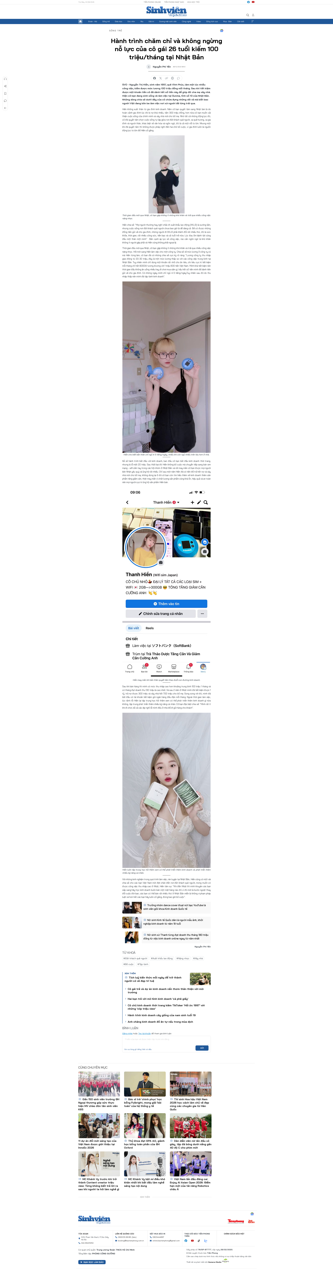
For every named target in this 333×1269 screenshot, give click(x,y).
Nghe (5, 79)
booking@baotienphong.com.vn (131, 1240)
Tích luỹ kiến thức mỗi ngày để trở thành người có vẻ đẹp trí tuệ (153, 979)
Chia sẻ (5, 86)
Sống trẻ (106, 21)
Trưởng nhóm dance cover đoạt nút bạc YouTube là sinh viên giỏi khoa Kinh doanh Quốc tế (174, 907)
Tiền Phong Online (152, 2)
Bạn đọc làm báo (94, 1262)
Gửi (202, 1048)
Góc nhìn (131, 21)
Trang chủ (80, 21)
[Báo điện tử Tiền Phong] (236, 1221)
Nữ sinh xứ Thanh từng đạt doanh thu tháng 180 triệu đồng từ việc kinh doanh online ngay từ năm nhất (175, 936)
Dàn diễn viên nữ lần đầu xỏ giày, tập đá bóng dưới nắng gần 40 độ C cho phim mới (191, 1144)
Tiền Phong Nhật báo (174, 2)
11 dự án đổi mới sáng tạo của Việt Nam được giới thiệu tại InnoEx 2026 (97, 1144)
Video (198, 21)
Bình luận (5, 100)
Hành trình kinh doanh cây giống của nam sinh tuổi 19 (162, 1015)
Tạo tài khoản (144, 1033)
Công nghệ (186, 21)
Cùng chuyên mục (92, 1067)
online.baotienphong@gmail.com (166, 1240)
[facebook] (248, 2)
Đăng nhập (127, 1033)
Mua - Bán (227, 21)
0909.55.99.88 (124, 1237)
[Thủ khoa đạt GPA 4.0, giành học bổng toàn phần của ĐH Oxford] (145, 1125)
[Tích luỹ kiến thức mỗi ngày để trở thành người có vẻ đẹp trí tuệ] (200, 979)
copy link (166, 78)
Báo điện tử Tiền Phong (166, 11)
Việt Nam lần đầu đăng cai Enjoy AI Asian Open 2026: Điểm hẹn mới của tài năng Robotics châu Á (190, 1184)
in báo (172, 78)
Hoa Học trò (193, 2)
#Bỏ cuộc (128, 964)
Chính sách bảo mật (234, 1234)
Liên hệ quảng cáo (124, 1234)
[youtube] (253, 2)
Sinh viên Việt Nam (94, 1220)
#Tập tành (142, 964)
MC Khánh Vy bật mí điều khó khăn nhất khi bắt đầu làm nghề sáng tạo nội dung (144, 1182)
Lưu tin (5, 93)
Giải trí (151, 21)
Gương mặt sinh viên (168, 21)
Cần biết (240, 21)
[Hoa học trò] (251, 1221)
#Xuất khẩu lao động (162, 958)
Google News (222, 30)
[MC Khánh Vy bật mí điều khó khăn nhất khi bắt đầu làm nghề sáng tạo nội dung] (145, 1163)
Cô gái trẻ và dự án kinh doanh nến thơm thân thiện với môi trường (166, 990)
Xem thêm (253, 21)
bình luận (178, 78)
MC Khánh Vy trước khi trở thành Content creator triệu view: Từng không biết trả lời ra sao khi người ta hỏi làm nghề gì (98, 1184)
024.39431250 (87, 1243)
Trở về (5, 108)
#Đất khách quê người (135, 958)
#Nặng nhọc (183, 958)
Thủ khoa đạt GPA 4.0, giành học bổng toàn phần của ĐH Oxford (144, 1144)
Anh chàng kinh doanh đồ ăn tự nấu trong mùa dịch (160, 1021)
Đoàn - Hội (92, 21)
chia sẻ (154, 78)
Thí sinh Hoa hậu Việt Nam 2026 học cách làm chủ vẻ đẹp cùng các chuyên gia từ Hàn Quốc (189, 1104)
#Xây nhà (198, 958)
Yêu (141, 21)
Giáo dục (118, 21)
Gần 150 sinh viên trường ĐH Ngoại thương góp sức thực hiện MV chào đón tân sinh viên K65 (98, 1104)
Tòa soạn (83, 1234)
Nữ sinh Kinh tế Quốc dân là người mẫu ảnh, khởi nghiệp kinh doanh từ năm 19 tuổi (173, 921)
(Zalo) (134, 1237)
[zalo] (207, 1240)
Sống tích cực (212, 21)
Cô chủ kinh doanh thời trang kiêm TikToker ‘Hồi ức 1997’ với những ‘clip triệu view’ (166, 1007)
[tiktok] (200, 1240)
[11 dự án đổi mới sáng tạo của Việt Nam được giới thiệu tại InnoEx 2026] (99, 1125)
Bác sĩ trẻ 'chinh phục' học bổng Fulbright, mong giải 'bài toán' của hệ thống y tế (143, 1103)
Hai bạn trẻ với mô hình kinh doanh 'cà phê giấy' (158, 998)
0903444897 (158, 1237)
